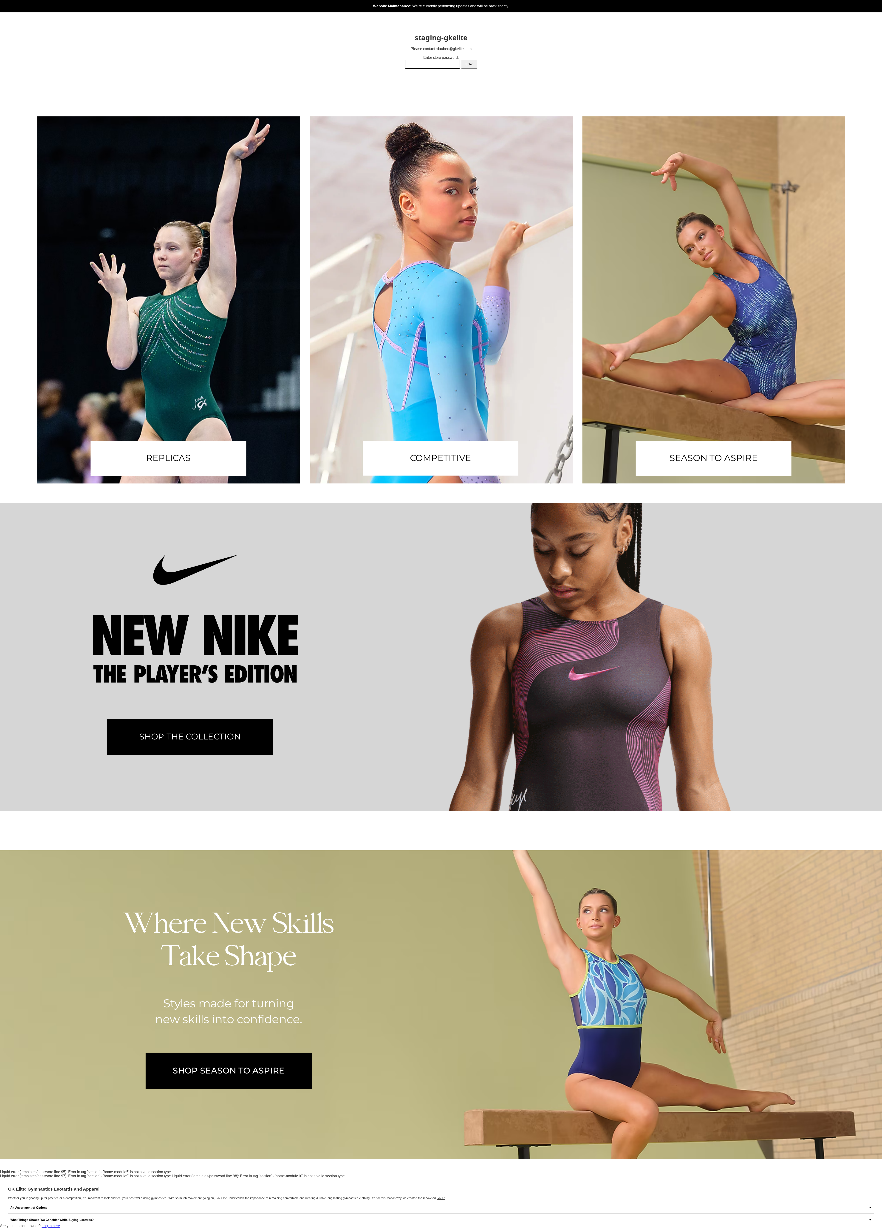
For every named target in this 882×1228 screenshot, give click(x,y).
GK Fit (441, 1198)
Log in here (51, 1226)
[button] (168, 299)
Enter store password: (441, 57)
